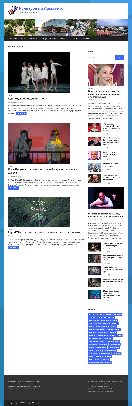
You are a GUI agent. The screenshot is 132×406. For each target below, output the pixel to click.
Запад (115, 320)
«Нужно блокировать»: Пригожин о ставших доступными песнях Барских (112, 141)
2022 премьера (109, 317)
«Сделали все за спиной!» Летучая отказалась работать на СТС (111, 127)
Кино (23, 39)
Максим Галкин (103, 335)
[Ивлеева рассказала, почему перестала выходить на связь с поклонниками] (106, 86)
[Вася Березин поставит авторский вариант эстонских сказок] (46, 144)
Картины (115, 323)
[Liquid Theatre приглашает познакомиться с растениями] (46, 213)
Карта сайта (74, 39)
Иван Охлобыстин (95, 323)
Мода (44, 39)
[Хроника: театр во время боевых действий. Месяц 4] (94, 286)
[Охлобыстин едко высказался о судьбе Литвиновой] (94, 182)
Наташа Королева (95, 338)
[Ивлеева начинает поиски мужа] (94, 171)
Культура (14, 39)
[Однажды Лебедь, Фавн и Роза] (46, 73)
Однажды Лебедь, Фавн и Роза (28, 98)
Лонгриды (92, 335)
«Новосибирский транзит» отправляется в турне (113, 269)
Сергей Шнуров (114, 347)
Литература (33, 39)
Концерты (92, 332)
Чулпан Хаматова (104, 353)
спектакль (106, 359)
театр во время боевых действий (100, 362)
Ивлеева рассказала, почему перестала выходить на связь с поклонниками (104, 94)
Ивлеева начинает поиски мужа (110, 165)
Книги (114, 326)
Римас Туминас (115, 344)
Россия (91, 347)
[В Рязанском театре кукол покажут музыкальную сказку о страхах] (94, 298)
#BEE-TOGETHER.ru (96, 314)
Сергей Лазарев (101, 347)
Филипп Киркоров (110, 350)
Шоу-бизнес (116, 353)
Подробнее (21, 113)
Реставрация (103, 344)
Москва (112, 335)
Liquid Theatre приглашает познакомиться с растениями (44, 232)
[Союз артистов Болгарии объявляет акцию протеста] (94, 251)
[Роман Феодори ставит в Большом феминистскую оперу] (94, 263)
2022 (100, 317)
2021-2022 (92, 317)
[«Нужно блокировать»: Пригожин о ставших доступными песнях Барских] (94, 145)
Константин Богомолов (97, 329)
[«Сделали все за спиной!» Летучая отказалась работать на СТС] (94, 131)
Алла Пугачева (94, 320)
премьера (108, 356)
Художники (93, 353)
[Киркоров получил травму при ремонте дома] (94, 159)
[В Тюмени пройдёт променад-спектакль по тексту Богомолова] (106, 209)
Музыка (53, 39)
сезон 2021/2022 (94, 359)
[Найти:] (106, 57)
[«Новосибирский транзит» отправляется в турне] (94, 274)
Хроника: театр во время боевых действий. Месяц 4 (113, 281)
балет (91, 356)
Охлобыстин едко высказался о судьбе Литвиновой (111, 177)
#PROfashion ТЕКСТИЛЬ (113, 314)
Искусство (106, 323)
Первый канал (107, 338)
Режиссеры (93, 344)
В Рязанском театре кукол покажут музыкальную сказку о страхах (112, 294)
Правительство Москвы (97, 341)
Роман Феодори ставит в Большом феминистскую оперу (113, 257)
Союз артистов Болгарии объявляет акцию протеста (113, 246)
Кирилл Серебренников (102, 326)
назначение (99, 356)
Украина (98, 350)
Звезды (85, 39)
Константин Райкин (113, 329)
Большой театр (106, 320)
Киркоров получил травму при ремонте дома (111, 154)
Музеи (119, 335)
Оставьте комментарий (15, 102)
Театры (91, 350)
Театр (62, 39)
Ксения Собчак (103, 332)
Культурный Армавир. (41, 8)
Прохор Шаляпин (113, 341)
